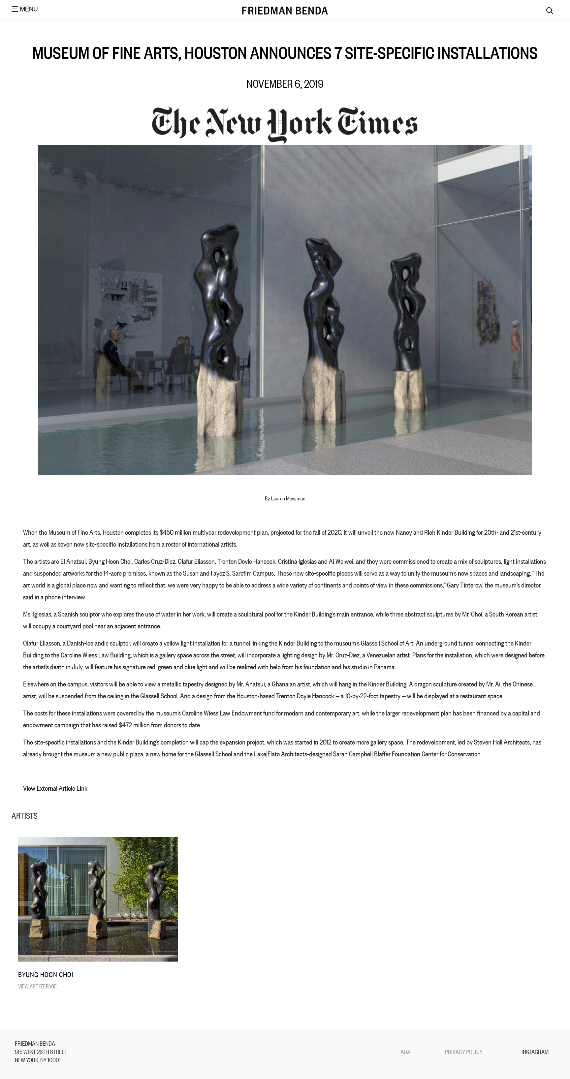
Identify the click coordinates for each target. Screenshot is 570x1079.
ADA (405, 1051)
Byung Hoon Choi (45, 974)
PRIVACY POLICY (464, 1051)
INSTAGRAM (535, 1051)
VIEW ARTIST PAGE (37, 986)
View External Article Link (55, 787)
